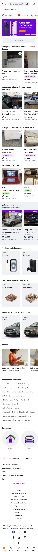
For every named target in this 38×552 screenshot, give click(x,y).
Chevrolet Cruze (14, 396)
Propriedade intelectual (19, 503)
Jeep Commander (7, 388)
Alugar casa (16, 420)
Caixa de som (6, 404)
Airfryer (16, 400)
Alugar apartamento (24, 416)
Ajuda (19, 490)
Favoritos (24, 15)
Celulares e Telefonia (10, 465)
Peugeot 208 (17, 384)
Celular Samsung (7, 400)
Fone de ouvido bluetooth (10, 412)
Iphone (23, 396)
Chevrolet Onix (6, 384)
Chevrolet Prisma (7, 392)
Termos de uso (19, 496)
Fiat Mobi (4, 396)
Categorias (9, 15)
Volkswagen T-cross (28, 384)
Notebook (15, 404)
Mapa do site (19, 506)
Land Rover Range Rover (23, 388)
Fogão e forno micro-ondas (10, 408)
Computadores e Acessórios (13, 475)
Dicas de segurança (19, 493)
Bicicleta (32, 412)
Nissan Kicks (29, 392)
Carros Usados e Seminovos (12, 468)
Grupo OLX (19, 512)
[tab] (11, 458)
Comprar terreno (26, 420)
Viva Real (19, 519)
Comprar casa (6, 420)
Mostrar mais (20, 483)
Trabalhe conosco (19, 509)
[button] (19, 4)
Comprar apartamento (9, 416)
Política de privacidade (19, 500)
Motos (4, 472)
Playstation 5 (25, 400)
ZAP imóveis (19, 515)
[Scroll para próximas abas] (34, 458)
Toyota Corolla (19, 392)
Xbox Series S (23, 412)
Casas (4, 479)
